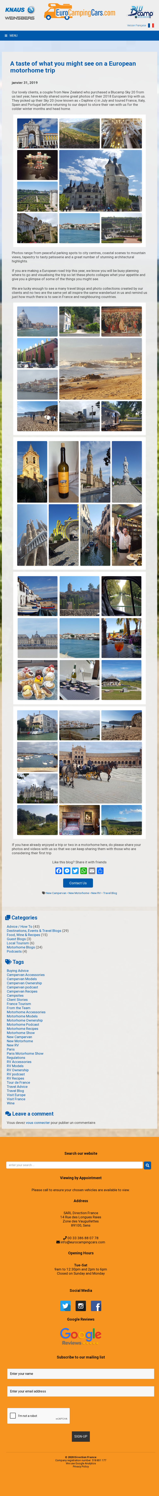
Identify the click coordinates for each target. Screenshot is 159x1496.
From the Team (18, 1008)
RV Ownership (18, 1070)
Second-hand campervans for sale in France (74, 1480)
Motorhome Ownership (25, 1020)
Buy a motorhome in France (86, 1484)
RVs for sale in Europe (56, 1480)
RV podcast (16, 1074)
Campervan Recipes (22, 991)
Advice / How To (19, 926)
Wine (10, 1103)
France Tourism (19, 1004)
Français (51, 1484)
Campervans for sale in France (104, 1484)
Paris (11, 1049)
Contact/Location (109, 1484)
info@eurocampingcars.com (83, 1242)
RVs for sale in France (60, 1480)
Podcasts (14, 951)
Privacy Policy (81, 1466)
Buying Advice (18, 971)
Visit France (16, 1099)
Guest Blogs (16, 939)
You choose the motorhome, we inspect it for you (127, 1480)
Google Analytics (85, 1463)
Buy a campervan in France (76, 1484)
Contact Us (78, 883)
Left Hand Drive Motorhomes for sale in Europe (148, 1484)
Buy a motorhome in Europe (81, 1484)
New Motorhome (79, 893)
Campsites (15, 995)
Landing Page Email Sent (121, 1484)
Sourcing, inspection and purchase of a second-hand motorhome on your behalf (113, 1480)
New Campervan (56, 893)
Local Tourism (18, 943)
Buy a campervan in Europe (71, 1484)
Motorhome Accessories (26, 1012)
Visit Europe (16, 1095)
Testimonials (80, 1480)
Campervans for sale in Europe (98, 1484)
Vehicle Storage (121, 1480)
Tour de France (18, 1082)
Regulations (16, 1058)
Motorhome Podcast (23, 1024)
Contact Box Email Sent (114, 1484)
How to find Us (125, 1484)
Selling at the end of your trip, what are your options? (102, 1480)
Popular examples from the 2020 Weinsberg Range (43, 1480)
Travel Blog (110, 893)
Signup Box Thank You (133, 1480)
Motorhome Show (21, 1033)
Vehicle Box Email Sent (138, 1480)
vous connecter (38, 1123)
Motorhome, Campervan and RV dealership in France (62, 1484)
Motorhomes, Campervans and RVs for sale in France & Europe (25, 1480)
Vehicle (96, 1480)
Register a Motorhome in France (50, 1480)
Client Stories (17, 1000)
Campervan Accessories (26, 975)
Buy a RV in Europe (90, 1484)
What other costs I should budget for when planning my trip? (23, 1484)
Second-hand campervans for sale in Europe (66, 1480)
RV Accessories (19, 1062)
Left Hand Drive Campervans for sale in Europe (131, 1484)
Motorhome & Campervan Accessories (46, 1484)
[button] (147, 1165)
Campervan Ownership (24, 983)
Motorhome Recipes (22, 1029)
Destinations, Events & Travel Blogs (34, 931)
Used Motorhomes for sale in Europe (85, 1480)
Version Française (136, 25)
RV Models (15, 1066)
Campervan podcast (22, 987)
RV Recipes (15, 1078)
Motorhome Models (22, 1016)
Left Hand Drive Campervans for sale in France (139, 1484)
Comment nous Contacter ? (55, 1484)
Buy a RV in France (94, 1484)
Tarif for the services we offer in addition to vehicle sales (145, 1480)
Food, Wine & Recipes (23, 935)
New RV (96, 893)
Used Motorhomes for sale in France (92, 1480)
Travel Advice (17, 1087)
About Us (68, 1484)
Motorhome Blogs (21, 947)
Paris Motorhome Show (25, 1053)
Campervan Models (22, 979)
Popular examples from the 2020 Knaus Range (34, 1480)
